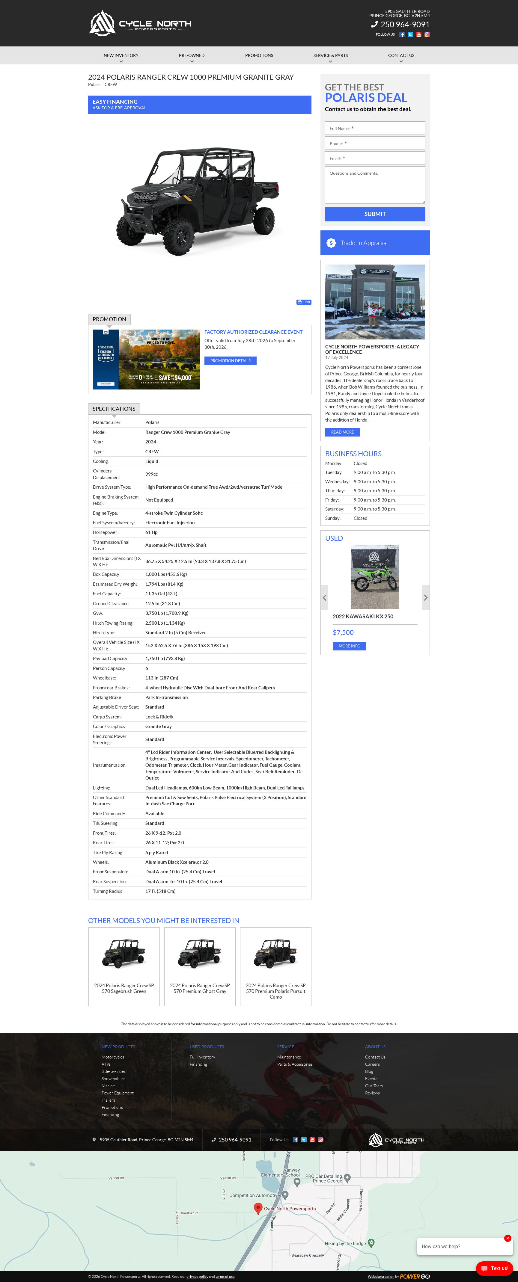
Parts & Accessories (295, 1064)
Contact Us (375, 1057)
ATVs (106, 1064)
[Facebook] (402, 34)
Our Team (374, 1085)
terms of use (225, 1276)
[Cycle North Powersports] (140, 23)
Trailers (108, 1100)
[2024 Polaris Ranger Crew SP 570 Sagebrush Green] (124, 955)
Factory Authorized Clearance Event (253, 332)
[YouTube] (418, 34)
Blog (369, 1071)
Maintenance (289, 1057)
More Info (349, 646)
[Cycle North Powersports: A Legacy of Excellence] (375, 302)
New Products (118, 1046)
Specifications (114, 409)
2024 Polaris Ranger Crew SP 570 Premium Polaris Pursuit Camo (276, 991)
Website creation (381, 1276)
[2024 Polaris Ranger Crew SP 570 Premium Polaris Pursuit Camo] (276, 955)
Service (285, 1046)
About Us (375, 1046)
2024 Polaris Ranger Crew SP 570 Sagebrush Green (124, 988)
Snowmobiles (113, 1078)
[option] (375, 597)
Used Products (207, 1046)
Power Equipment (118, 1093)
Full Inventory (202, 1057)
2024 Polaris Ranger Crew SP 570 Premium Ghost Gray (200, 988)
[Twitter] (410, 34)
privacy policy (197, 1276)
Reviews (372, 1093)
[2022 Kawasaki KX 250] (375, 576)
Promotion (109, 319)
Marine (108, 1085)
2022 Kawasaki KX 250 (363, 616)
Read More (342, 432)
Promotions (112, 1107)
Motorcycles (113, 1057)
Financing (110, 1114)
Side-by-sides (114, 1071)
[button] (324, 597)
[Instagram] (427, 34)
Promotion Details (230, 361)
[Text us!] (494, 1270)
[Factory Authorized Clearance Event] (146, 360)
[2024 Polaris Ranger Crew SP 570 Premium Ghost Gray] (200, 955)
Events (371, 1078)
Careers (372, 1064)
